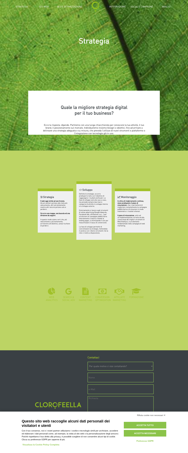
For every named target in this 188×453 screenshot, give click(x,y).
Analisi (166, 6)
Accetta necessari (145, 433)
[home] (95, 11)
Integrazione (117, 6)
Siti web (44, 6)
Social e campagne (142, 6)
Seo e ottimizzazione (69, 6)
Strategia (22, 6)
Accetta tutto (145, 425)
